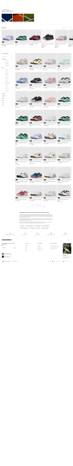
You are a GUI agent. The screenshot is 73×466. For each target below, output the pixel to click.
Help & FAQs (26, 245)
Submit (14, 247)
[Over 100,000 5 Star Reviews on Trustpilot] (10, 233)
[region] (36, 18)
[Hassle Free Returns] (25, 233)
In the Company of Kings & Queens (54, 246)
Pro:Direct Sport (16, 261)
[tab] (3, 245)
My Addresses (39, 246)
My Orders (39, 245)
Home (2, 9)
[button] (69, 27)
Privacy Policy (39, 250)
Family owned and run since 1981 (54, 245)
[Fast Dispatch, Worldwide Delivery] (51, 233)
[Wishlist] (13, 30)
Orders (26, 249)
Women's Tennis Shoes (6, 9)
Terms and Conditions (40, 249)
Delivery (26, 246)
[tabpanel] (9, 248)
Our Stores (26, 250)
